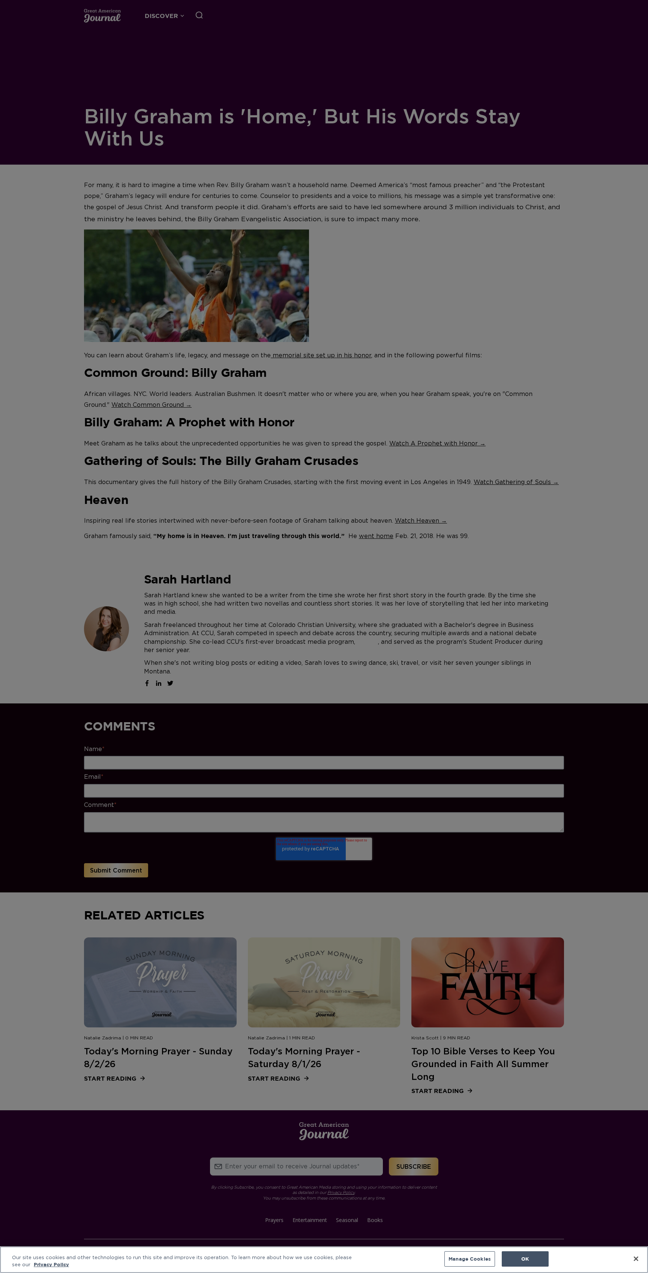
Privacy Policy (51, 1264)
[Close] (636, 1259)
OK (525, 1258)
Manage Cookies (469, 1258)
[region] (324, 1259)
